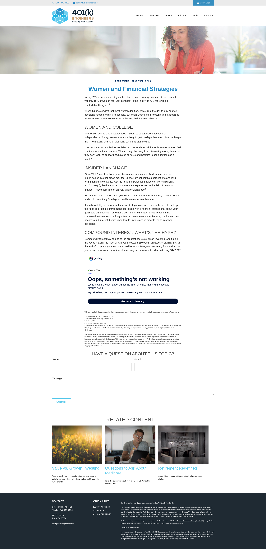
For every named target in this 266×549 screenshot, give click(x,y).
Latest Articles (101, 507)
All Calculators (102, 514)
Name (55, 359)
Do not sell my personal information (171, 523)
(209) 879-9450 (62, 3)
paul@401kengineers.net (87, 3)
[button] (139, 16)
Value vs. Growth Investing (75, 468)
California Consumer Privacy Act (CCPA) (190, 521)
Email (137, 359)
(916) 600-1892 (66, 510)
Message (57, 378)
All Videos (98, 510)
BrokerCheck (168, 503)
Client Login (205, 3)
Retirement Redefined (177, 468)
